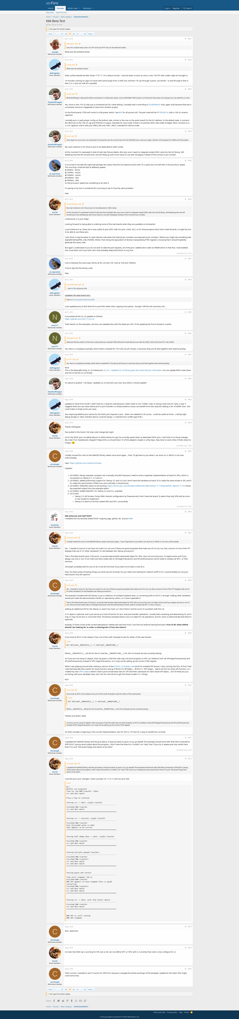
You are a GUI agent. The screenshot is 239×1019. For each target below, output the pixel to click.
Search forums (61, 12)
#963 (190, 400)
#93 (120, 112)
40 (74, 34)
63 (85, 34)
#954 (190, 131)
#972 (190, 759)
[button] (79, 8)
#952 (190, 60)
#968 (190, 580)
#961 (190, 354)
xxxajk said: (70, 65)
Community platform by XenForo (119, 1017)
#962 (190, 378)
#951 (190, 39)
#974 (190, 948)
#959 (190, 312)
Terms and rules (159, 1012)
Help (180, 1012)
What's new (72, 8)
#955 (190, 160)
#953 (190, 89)
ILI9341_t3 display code (124, 666)
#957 (190, 259)
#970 (190, 685)
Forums (60, 8)
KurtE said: (70, 136)
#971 (190, 738)
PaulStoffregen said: (73, 204)
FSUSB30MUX (154, 104)
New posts (50, 12)
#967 (190, 533)
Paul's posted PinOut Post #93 (83, 299)
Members (87, 8)
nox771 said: (71, 359)
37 (62, 34)
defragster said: (72, 44)
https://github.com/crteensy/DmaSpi (85, 463)
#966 (190, 512)
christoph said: (71, 537)
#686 (130, 518)
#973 (190, 927)
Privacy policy (172, 1012)
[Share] (185, 38)
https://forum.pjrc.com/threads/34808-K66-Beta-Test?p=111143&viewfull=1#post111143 (146, 485)
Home (50, 8)
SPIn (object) (84, 671)
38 (66, 34)
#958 (190, 280)
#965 (190, 451)
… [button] (58, 34)
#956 (190, 199)
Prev (50, 34)
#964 (190, 423)
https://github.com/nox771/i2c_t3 (79, 319)
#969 (190, 633)
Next (90, 34)
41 (77, 34)
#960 (190, 333)
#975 (190, 969)
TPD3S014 (163, 112)
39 (70, 34)
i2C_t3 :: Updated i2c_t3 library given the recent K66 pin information (133, 370)
